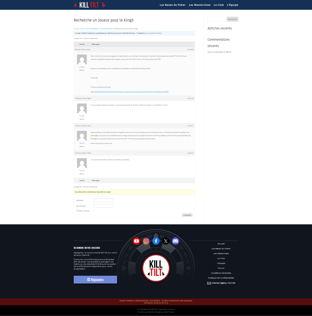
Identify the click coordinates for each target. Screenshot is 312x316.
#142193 (191, 98)
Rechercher (232, 19)
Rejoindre (97, 279)
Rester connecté (83, 211)
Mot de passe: (81, 206)
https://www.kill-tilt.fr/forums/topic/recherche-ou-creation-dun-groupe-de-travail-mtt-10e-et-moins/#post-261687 (130, 92)
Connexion (187, 215)
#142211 (191, 126)
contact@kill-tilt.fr (223, 283)
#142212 (191, 153)
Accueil (76, 29)
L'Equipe (221, 263)
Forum (221, 268)
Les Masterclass (200, 5)
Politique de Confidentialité (221, 278)
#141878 (191, 49)
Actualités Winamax (106, 29)
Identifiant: (80, 200)
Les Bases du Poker (173, 5)
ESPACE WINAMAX (92, 29)
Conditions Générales (221, 273)
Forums (82, 29)
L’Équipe (232, 5)
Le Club (219, 5)
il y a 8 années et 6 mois (153, 33)
